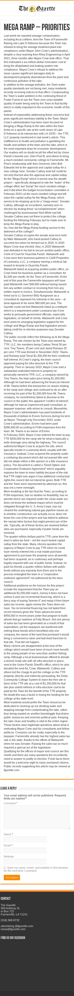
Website (9, 856)
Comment (10, 803)
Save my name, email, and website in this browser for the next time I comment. (36, 869)
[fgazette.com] (37, 8)
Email (8, 845)
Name (8, 834)
